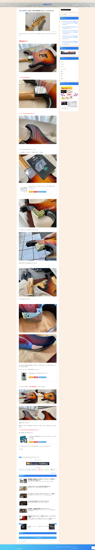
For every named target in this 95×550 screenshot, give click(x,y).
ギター (39, 457)
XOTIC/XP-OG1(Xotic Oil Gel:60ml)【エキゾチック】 (38, 373)
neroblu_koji (65, 33)
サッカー (62, 64)
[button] (77, 14)
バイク (62, 66)
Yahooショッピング (42, 191)
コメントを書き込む (37, 537)
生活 (62, 71)
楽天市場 (35, 191)
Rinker (32, 374)
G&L (27, 457)
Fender (24, 457)
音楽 (20, 457)
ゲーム (62, 61)
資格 (62, 73)
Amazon (31, 191)
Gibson (30, 457)
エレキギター (34, 457)
